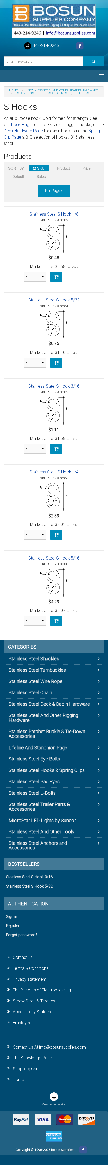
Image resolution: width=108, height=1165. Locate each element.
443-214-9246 (45, 45)
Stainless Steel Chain (30, 692)
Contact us (23, 957)
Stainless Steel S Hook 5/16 (53, 558)
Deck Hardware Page (23, 130)
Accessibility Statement (34, 1011)
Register (12, 926)
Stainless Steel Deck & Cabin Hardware (49, 704)
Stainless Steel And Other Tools (41, 831)
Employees (23, 1022)
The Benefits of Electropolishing (42, 990)
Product (63, 168)
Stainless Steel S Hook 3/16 (53, 386)
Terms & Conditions (30, 968)
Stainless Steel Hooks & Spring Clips (47, 770)
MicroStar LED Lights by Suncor (42, 820)
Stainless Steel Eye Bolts (34, 759)
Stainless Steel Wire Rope (35, 681)
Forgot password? (21, 935)
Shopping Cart (26, 1068)
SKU (40, 168)
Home (18, 1079)
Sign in (11, 916)
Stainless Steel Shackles (34, 658)
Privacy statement (29, 979)
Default (18, 176)
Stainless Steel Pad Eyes (34, 781)
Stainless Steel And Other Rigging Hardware (43, 717)
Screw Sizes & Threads (34, 1000)
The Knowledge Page (32, 1057)
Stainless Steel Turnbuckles (37, 670)
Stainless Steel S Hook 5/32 (53, 300)
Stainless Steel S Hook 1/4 (54, 471)
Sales (41, 176)
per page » (54, 190)
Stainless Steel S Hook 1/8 (54, 214)
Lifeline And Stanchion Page (38, 747)
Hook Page (21, 124)
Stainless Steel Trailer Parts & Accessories (39, 806)
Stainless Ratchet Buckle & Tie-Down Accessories (47, 734)
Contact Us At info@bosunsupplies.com (49, 1047)
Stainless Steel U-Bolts (32, 793)
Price (86, 168)
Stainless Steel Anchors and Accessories (38, 845)
